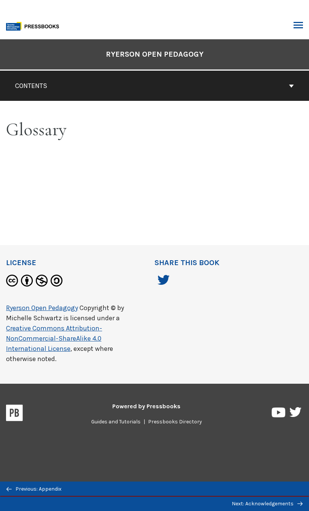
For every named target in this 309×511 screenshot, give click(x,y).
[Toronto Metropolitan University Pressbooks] (34, 25)
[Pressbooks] (14, 414)
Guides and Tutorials (116, 421)
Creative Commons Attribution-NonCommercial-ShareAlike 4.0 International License (54, 338)
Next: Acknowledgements (263, 503)
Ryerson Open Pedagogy (154, 54)
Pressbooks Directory (175, 421)
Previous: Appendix (37, 489)
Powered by (146, 406)
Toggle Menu (298, 25)
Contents (31, 86)
